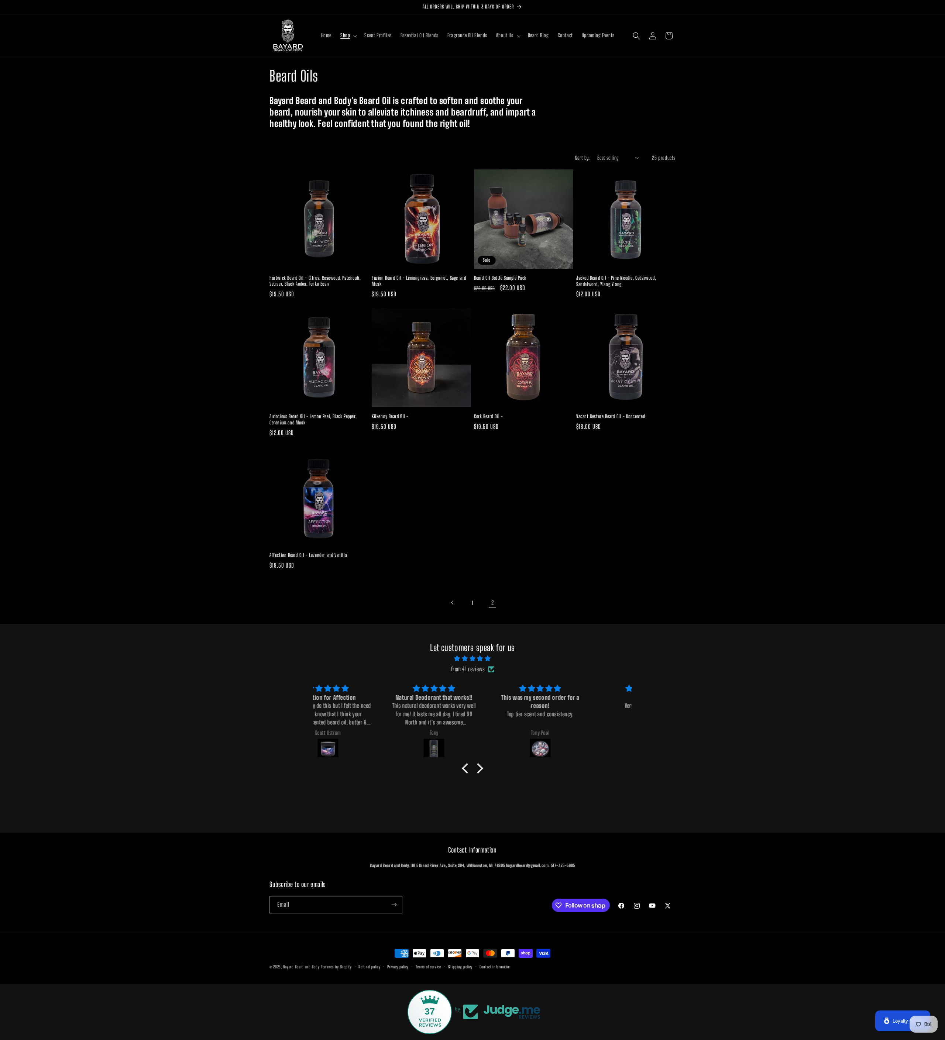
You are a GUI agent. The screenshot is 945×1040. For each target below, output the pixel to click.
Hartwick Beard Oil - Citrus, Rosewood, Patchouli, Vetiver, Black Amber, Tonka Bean (315, 281)
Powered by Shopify (336, 966)
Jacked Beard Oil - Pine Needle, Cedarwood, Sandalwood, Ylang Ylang (616, 281)
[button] (348, 35)
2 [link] (492, 602)
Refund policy (369, 966)
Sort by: (582, 158)
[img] (472, 658)
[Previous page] (452, 603)
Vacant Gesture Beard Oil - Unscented (610, 416)
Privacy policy (398, 966)
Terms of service (428, 966)
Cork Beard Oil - (488, 416)
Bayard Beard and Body (301, 966)
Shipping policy (460, 966)
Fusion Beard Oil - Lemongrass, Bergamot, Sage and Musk (419, 281)
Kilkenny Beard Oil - (390, 416)
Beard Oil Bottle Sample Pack (500, 278)
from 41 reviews (468, 668)
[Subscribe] (394, 904)
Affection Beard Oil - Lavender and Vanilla (308, 555)
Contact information (495, 966)
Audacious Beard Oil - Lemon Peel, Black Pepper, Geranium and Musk (313, 419)
